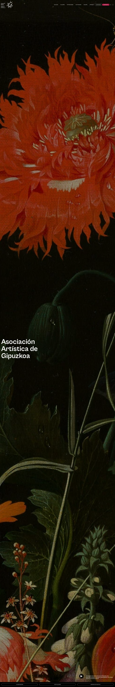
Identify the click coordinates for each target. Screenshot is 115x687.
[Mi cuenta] (110, 5)
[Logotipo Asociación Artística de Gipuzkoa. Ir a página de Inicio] (7, 4)
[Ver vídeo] (81, 676)
